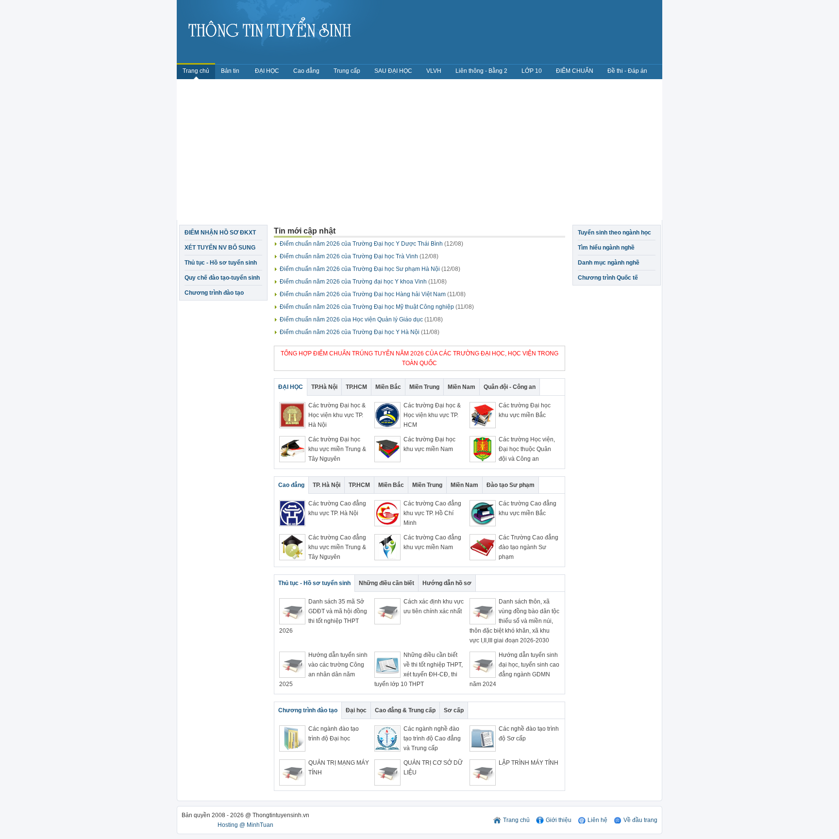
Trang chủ (196, 70)
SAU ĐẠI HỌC (393, 70)
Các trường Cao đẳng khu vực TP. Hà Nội (337, 508)
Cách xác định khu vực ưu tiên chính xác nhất (433, 606)
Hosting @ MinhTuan (245, 825)
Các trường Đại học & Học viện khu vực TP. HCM (432, 415)
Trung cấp (347, 70)
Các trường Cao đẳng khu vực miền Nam (432, 542)
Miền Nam (461, 387)
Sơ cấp (454, 710)
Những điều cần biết (386, 583)
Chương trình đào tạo (214, 292)
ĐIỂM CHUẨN (574, 70)
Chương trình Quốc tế (608, 277)
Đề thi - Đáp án (627, 70)
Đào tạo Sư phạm (511, 485)
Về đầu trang (640, 820)
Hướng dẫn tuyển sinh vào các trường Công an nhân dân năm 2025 (323, 670)
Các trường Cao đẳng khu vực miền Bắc (527, 508)
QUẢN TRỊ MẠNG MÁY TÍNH (338, 767)
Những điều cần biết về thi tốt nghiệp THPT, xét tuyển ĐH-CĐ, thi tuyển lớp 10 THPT (418, 670)
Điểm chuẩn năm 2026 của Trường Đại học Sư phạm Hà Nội (370, 269)
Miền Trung (424, 387)
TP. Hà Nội (326, 485)
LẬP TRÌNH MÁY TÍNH (528, 762)
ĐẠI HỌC (267, 70)
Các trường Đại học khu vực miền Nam (429, 444)
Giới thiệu (558, 820)
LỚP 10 (531, 70)
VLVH (433, 70)
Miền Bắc (388, 387)
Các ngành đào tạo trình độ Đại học (333, 733)
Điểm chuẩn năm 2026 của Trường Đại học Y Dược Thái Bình (371, 243)
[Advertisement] (419, 152)
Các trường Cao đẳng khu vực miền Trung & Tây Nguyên (337, 547)
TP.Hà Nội (324, 387)
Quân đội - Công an (510, 387)
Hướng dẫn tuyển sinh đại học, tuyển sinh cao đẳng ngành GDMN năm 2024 (514, 670)
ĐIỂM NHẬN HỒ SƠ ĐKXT (220, 232)
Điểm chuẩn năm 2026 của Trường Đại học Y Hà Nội (359, 332)
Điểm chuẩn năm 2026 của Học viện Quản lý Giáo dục (361, 319)
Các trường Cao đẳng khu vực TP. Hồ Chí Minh (432, 513)
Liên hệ (597, 820)
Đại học (356, 710)
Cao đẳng (306, 70)
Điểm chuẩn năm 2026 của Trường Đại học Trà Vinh (359, 256)
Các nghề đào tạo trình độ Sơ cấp (529, 733)
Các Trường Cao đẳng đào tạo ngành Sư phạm (528, 547)
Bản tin (231, 70)
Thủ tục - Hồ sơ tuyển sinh (221, 262)
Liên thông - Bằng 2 (481, 70)
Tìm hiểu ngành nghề (606, 247)
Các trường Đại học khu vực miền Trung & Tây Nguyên (337, 449)
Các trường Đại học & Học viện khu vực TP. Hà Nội (337, 415)
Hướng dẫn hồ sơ (446, 583)
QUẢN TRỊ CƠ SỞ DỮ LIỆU (433, 767)
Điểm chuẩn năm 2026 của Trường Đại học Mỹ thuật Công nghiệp (377, 306)
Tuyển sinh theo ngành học (614, 232)
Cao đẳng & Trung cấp (405, 710)
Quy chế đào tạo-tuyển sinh (222, 277)
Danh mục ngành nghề (608, 262)
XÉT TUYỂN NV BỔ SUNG (220, 247)
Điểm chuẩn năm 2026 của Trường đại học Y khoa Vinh (363, 281)
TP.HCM (356, 387)
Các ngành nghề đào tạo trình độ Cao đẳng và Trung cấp (432, 738)
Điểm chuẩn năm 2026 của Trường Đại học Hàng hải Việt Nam (373, 294)
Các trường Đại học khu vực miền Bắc (525, 410)
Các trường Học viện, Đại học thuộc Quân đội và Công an (527, 449)
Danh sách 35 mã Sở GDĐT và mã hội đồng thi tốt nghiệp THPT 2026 (323, 616)
